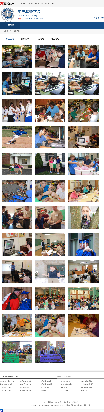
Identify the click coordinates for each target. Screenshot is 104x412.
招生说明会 (64, 390)
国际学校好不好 (25, 390)
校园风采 (10, 25)
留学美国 (84, 390)
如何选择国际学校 (47, 384)
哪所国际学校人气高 (7, 381)
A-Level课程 (24, 387)
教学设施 (25, 38)
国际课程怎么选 (5, 387)
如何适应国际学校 (87, 387)
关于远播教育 (48, 402)
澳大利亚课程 (45, 387)
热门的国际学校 (25, 381)
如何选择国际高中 (6, 384)
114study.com (45, 405)
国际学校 (44, 390)
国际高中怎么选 (5, 390)
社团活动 (55, 38)
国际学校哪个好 (25, 384)
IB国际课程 (64, 387)
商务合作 (58, 402)
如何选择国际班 (46, 381)
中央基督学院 (6, 31)
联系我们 (75, 402)
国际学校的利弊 (66, 384)
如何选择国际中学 (67, 381)
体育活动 (40, 38)
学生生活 (10, 38)
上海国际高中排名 (87, 384)
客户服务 (67, 402)
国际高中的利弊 (86, 381)
